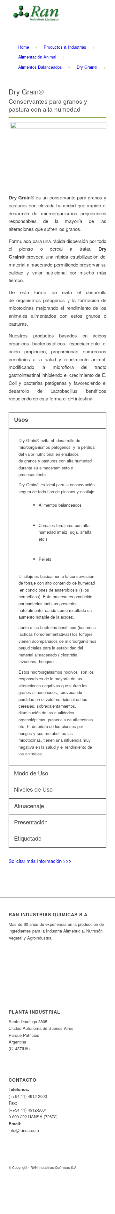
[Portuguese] (57, 971)
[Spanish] (57, 954)
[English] (57, 963)
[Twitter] (92, 1174)
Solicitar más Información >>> (40, 860)
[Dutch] (57, 980)
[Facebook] (82, 1174)
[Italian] (57, 988)
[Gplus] (101, 1174)
